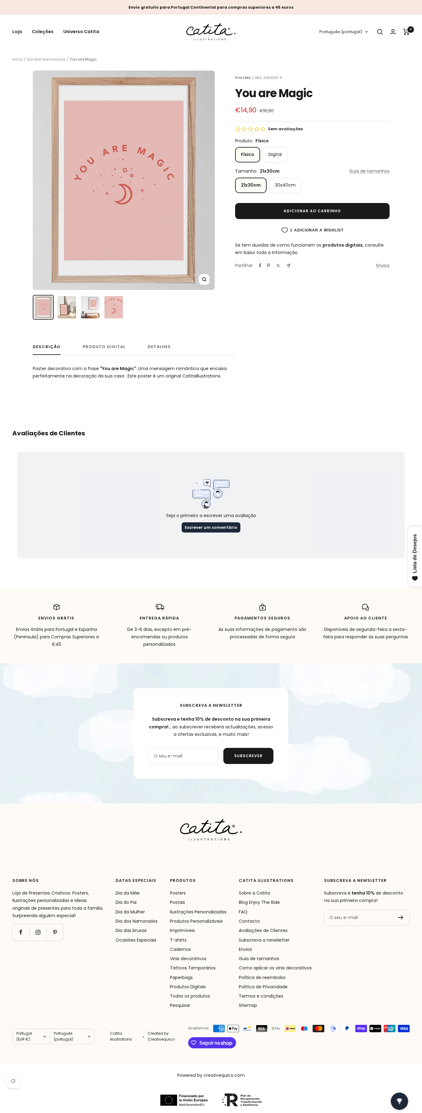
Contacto (249, 921)
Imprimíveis (182, 930)
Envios (383, 265)
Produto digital (104, 347)
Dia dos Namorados (46, 59)
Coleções (42, 32)
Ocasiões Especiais (136, 940)
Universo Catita (81, 32)
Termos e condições (261, 996)
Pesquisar (180, 1005)
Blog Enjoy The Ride (259, 902)
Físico (247, 154)
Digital (275, 154)
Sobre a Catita (254, 893)
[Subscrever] (400, 917)
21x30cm (251, 185)
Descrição (47, 347)
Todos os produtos (190, 996)
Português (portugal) (340, 32)
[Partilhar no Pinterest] (268, 265)
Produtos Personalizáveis (196, 921)
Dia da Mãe (128, 893)
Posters (178, 893)
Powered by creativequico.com (211, 1075)
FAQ (243, 912)
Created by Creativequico (161, 1036)
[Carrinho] (406, 32)
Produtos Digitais (188, 987)
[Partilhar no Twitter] (278, 265)
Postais (177, 902)
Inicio (17, 59)
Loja (17, 32)
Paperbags (181, 977)
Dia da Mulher (130, 912)
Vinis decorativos (188, 959)
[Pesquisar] (380, 32)
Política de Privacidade (263, 987)
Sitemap (248, 1005)
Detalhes (159, 347)
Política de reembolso (262, 977)
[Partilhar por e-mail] (288, 266)
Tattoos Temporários (193, 968)
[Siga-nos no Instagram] (37, 932)
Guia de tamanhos (369, 171)
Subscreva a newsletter (264, 940)
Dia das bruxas (131, 930)
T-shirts (178, 940)
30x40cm (285, 185)
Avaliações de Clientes (263, 930)
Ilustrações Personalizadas (198, 912)
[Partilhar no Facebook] (260, 265)
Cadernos (180, 949)
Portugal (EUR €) (24, 1036)
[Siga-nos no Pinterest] (54, 932)
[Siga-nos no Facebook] (20, 932)
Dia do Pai (126, 902)
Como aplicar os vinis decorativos (275, 968)
